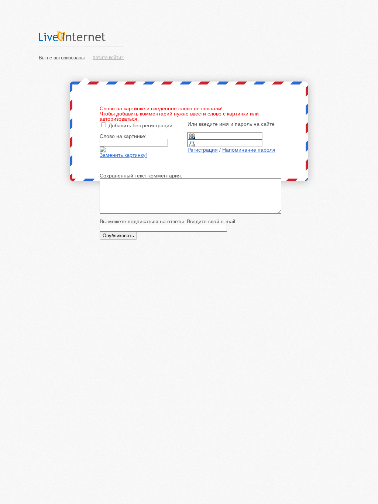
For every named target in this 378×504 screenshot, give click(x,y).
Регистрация (203, 150)
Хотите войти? (108, 57)
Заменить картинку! (123, 155)
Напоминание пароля (248, 150)
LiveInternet (81, 36)
